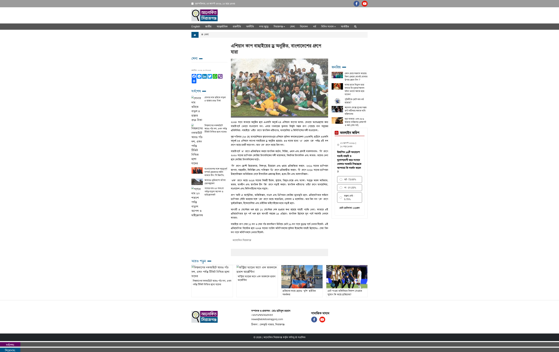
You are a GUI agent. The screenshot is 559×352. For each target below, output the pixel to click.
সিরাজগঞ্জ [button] (279, 26)
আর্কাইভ (345, 26)
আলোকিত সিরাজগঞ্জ (272, 337)
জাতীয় (208, 26)
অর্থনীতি (250, 26)
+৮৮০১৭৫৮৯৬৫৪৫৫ (262, 315)
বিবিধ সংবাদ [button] (327, 26)
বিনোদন (304, 26)
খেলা (292, 26)
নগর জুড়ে (263, 26)
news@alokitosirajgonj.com (267, 319)
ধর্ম (314, 26)
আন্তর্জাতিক (222, 26)
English (195, 26)
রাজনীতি (237, 26)
